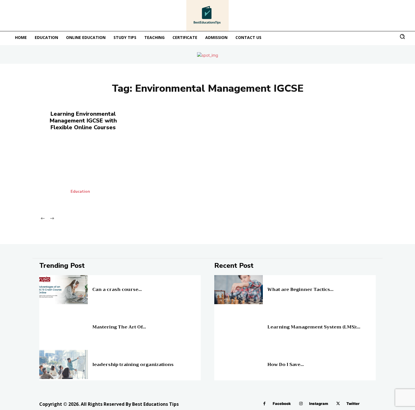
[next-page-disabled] (51, 218)
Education (80, 191)
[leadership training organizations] (63, 364)
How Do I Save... (285, 365)
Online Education (279, 285)
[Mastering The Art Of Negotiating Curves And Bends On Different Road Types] (63, 327)
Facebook (282, 403)
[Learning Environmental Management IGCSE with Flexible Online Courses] (91, 172)
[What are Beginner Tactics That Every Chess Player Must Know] (238, 289)
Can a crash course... (117, 289)
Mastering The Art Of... (119, 327)
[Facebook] (264, 404)
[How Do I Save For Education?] (238, 364)
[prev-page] (42, 218)
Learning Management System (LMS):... (313, 327)
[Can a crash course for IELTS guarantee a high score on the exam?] (63, 289)
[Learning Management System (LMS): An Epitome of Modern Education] (238, 327)
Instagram (318, 403)
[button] (402, 36)
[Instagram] (301, 404)
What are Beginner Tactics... (300, 289)
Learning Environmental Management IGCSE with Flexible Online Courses (83, 120)
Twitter (353, 403)
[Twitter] (338, 404)
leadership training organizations (133, 365)
